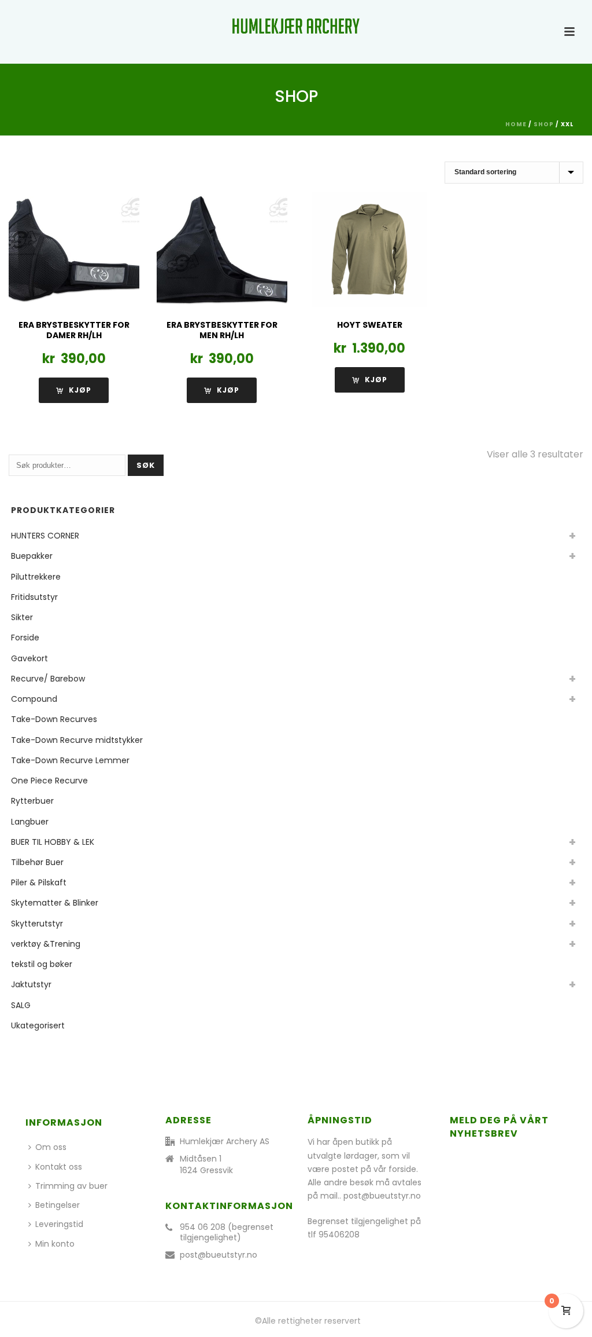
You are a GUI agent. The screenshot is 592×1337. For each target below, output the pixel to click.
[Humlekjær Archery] (296, 26)
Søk (145, 465)
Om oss (50, 1147)
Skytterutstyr (37, 923)
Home (516, 124)
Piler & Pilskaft (38, 882)
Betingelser (57, 1205)
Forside (25, 637)
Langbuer (30, 821)
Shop (544, 124)
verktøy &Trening (45, 944)
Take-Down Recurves (54, 719)
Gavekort (29, 658)
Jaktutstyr (31, 984)
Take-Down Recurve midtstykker (77, 740)
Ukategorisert (38, 1025)
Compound (34, 699)
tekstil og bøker (41, 964)
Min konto (55, 1244)
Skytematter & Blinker (54, 903)
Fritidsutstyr (34, 597)
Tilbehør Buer (37, 862)
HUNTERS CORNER (45, 535)
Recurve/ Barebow (48, 678)
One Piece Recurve (49, 780)
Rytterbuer (32, 801)
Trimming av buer (71, 1186)
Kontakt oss (58, 1167)
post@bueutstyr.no (218, 1255)
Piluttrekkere (36, 577)
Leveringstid (59, 1224)
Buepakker (32, 556)
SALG (21, 1005)
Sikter (22, 617)
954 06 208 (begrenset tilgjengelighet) (226, 1232)
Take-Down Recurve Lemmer (70, 760)
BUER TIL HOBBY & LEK (52, 842)
